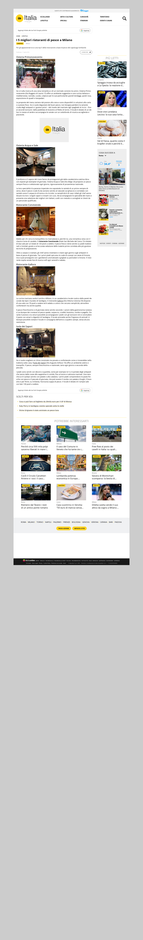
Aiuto (64, 563)
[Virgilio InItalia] (26, 18)
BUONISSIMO (109, 560)
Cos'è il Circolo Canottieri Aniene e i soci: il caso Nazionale (33, 478)
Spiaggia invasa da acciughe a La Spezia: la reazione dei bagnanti (111, 85)
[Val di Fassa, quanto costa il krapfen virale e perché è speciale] (112, 128)
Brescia (94, 473)
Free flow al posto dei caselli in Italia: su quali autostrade (103, 449)
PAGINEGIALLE (50, 560)
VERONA (94, 522)
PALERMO (57, 522)
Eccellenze (45, 17)
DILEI (90, 560)
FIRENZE (66, 522)
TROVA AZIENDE (63, 528)
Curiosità (84, 17)
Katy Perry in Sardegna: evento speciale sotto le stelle (41, 406)
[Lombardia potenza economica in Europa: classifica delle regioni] (71, 463)
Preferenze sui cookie (56, 563)
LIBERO (37, 560)
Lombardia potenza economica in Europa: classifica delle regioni (67, 478)
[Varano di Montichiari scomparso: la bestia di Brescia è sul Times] (107, 463)
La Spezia (100, 80)
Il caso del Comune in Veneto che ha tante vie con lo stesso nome (70, 449)
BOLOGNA (76, 522)
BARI (111, 522)
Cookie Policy (46, 563)
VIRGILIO (42, 560)
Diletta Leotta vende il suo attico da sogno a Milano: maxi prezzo (105, 507)
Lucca (58, 502)
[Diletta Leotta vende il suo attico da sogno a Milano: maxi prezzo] (107, 492)
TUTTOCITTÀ (84, 560)
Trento (99, 138)
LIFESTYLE (25, 36)
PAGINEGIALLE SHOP (60, 560)
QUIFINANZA (102, 560)
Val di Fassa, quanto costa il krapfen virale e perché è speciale (111, 143)
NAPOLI (48, 522)
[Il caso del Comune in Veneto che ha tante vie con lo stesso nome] (71, 433)
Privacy (41, 563)
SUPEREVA (117, 560)
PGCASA (68, 560)
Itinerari (84, 21)
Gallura (60, 301)
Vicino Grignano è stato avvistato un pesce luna (39, 410)
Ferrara (23, 444)
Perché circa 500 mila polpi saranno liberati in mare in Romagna (34, 449)
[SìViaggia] (84, 11)
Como (94, 444)
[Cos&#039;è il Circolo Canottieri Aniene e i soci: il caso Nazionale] (36, 463)
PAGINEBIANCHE (76, 560)
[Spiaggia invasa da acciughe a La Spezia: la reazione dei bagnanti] (112, 69)
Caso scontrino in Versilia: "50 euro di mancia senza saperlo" (69, 507)
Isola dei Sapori (39, 363)
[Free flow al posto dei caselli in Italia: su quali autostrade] (107, 433)
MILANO (31, 522)
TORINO (40, 522)
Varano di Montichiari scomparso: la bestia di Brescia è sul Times (103, 478)
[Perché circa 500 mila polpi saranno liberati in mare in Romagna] (36, 433)
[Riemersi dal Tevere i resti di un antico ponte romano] (36, 492)
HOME (18, 36)
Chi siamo (28, 563)
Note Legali (35, 563)
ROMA (23, 522)
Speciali (63, 21)
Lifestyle (44, 21)
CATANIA (103, 522)
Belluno (59, 444)
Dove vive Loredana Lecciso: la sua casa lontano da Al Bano (111, 114)
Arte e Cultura (66, 17)
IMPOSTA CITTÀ (79, 528)
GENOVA (85, 522)
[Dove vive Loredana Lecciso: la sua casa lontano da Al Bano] (112, 99)
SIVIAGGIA (95, 560)
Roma (23, 473)
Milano (28, 43)
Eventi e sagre (106, 21)
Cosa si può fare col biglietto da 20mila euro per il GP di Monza (45, 401)
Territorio (104, 17)
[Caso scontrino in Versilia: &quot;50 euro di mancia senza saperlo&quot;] (71, 492)
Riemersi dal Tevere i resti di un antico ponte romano (34, 506)
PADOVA (118, 522)
